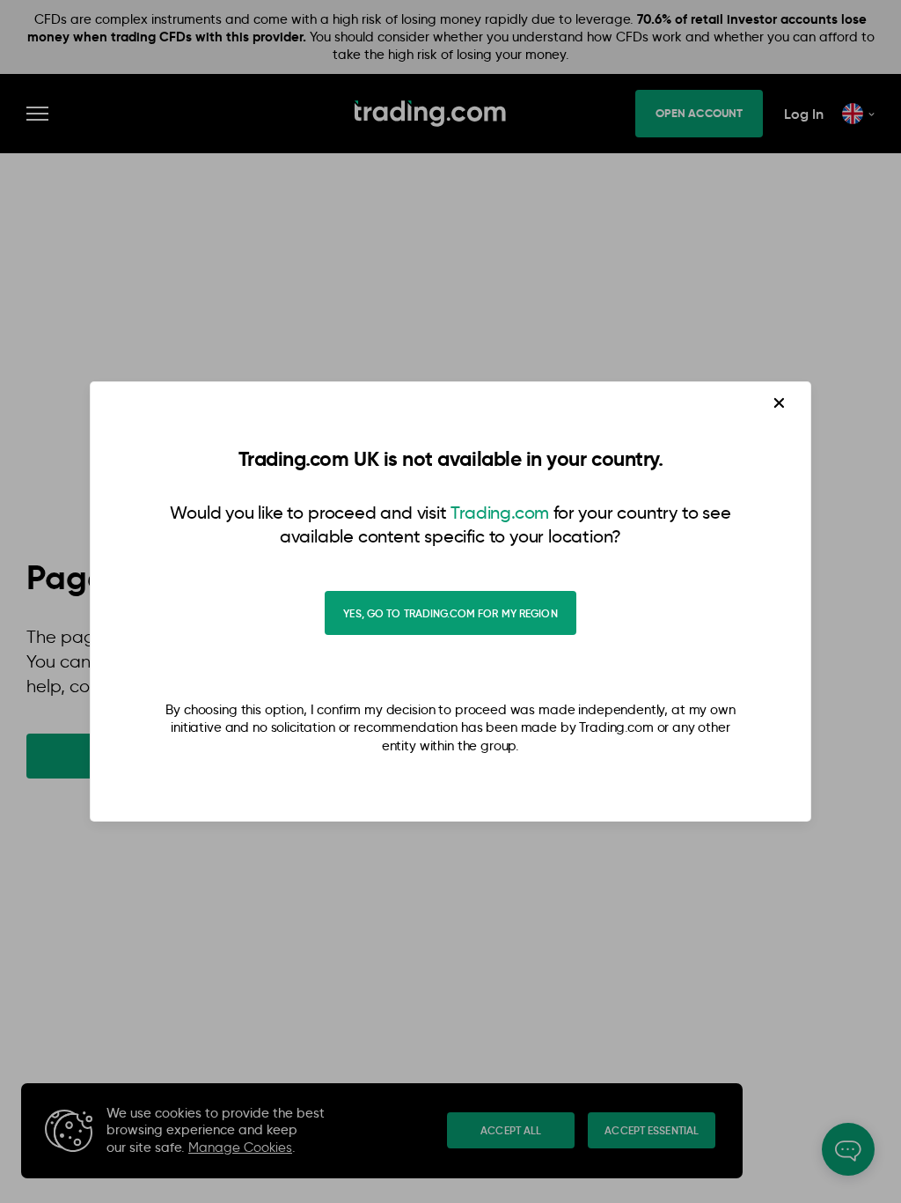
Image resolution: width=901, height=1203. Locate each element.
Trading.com (499, 512)
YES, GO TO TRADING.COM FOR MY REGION (450, 613)
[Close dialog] (779, 403)
